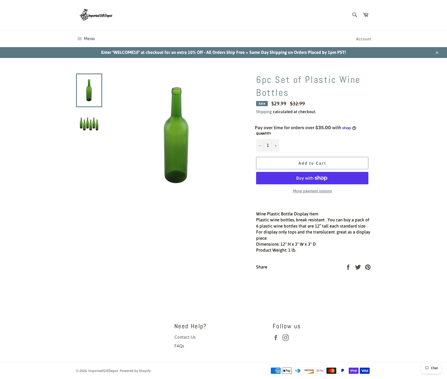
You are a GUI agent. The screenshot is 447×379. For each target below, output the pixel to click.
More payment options (312, 191)
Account (363, 39)
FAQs (179, 345)
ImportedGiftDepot (103, 371)
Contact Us (185, 337)
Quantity (263, 133)
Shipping (264, 111)
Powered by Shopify (135, 371)
